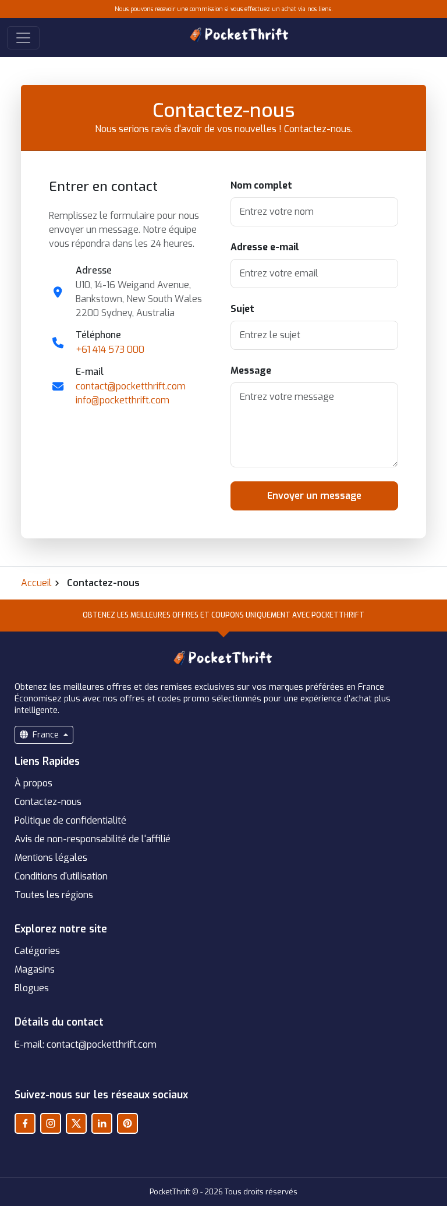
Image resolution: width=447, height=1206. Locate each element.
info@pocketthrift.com (122, 400)
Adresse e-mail (264, 247)
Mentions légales (51, 858)
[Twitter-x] (76, 1123)
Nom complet (261, 185)
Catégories (37, 951)
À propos (33, 783)
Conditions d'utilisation (61, 876)
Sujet (242, 309)
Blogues (32, 988)
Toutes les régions (54, 895)
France (45, 734)
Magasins (35, 969)
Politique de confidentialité (70, 820)
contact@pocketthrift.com (131, 386)
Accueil (36, 583)
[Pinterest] (127, 1123)
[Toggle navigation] (23, 37)
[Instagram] (50, 1123)
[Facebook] (25, 1123)
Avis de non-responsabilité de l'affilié (93, 839)
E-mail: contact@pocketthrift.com (86, 1044)
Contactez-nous (48, 802)
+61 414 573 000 (110, 349)
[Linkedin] (102, 1123)
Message (250, 370)
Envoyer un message (314, 496)
